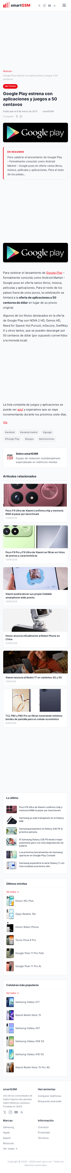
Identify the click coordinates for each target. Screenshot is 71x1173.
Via (5, 422)
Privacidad (44, 1132)
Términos (43, 1137)
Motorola (8, 1143)
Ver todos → (12, 891)
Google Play (54, 272)
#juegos (29, 438)
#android (10, 432)
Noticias (7, 71)
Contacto (43, 1127)
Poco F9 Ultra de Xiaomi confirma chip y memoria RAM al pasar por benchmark (40, 809)
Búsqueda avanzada (49, 1101)
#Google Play (12, 438)
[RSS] (54, 5)
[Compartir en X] (17, 116)
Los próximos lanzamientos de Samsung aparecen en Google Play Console (40, 854)
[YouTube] (49, 5)
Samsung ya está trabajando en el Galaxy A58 (41, 819)
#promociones (46, 438)
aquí (20, 409)
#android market (28, 432)
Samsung (8, 1127)
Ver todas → (10, 1148)
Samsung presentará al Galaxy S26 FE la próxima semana (41, 830)
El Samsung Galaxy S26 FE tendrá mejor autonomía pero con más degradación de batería (41, 842)
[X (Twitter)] (39, 5)
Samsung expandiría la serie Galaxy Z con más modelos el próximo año (41, 865)
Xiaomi (7, 1137)
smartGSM (48, 111)
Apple (6, 1132)
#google (47, 432)
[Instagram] (44, 5)
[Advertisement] (35, 211)
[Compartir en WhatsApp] (21, 116)
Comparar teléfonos (49, 1095)
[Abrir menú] (64, 6)
